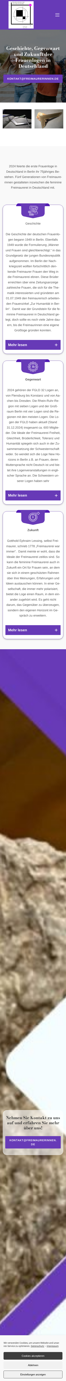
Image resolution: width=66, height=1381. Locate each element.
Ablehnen (33, 1365)
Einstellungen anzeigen (33, 1374)
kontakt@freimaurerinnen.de (33, 78)
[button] (57, 15)
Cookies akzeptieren (33, 1355)
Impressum (53, 1346)
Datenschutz (37, 1346)
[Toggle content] (56, 345)
